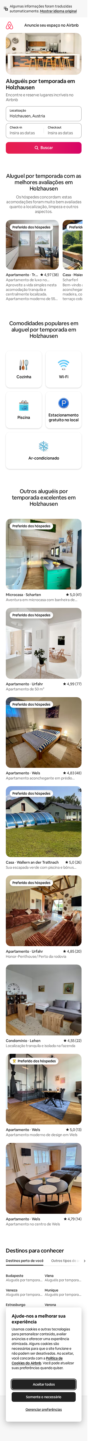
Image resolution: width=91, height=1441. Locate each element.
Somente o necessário (43, 1397)
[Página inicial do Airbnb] (9, 25)
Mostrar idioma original (58, 11)
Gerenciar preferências (43, 1409)
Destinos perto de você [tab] (24, 1261)
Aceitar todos (44, 1384)
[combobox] (44, 116)
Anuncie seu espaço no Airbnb (51, 25)
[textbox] (25, 133)
